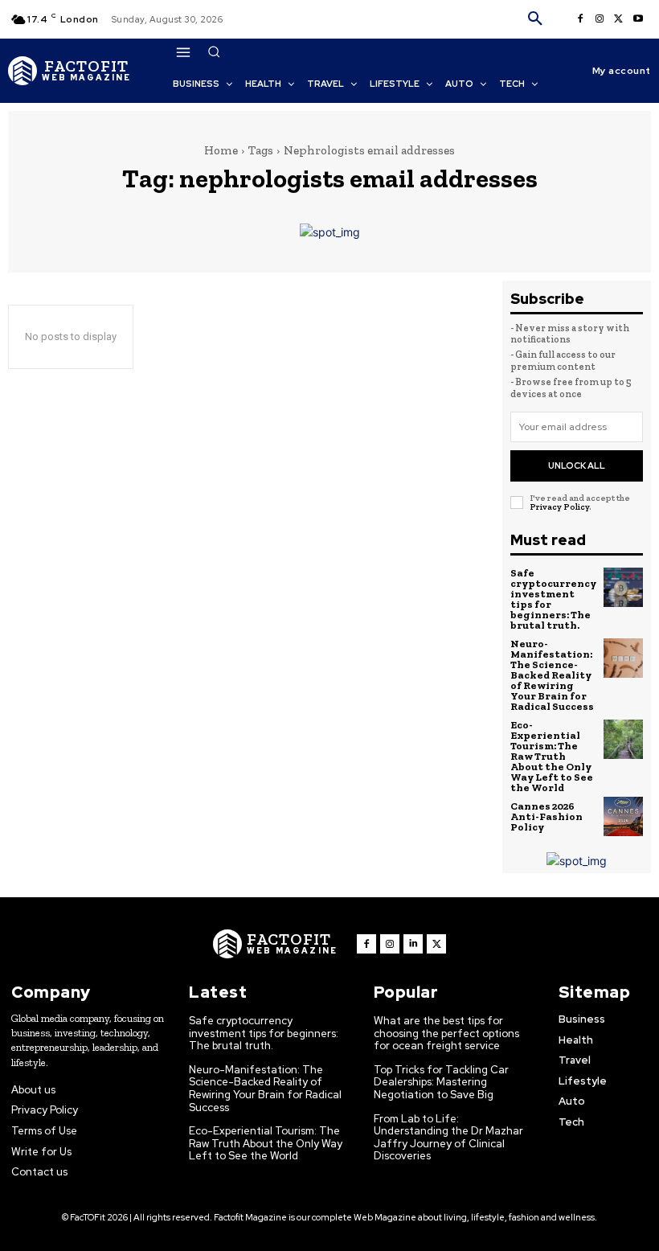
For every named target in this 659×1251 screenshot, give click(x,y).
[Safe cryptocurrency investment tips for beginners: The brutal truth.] (624, 588)
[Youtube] (638, 19)
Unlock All (576, 465)
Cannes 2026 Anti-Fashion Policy (546, 816)
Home (221, 150)
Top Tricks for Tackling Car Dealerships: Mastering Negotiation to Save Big (441, 1082)
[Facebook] (580, 19)
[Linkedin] (413, 944)
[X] (618, 19)
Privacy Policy (559, 507)
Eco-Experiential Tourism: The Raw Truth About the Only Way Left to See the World (551, 756)
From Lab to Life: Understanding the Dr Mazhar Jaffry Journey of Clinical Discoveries (448, 1137)
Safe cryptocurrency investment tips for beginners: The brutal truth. (553, 599)
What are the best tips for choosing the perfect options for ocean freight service (446, 1033)
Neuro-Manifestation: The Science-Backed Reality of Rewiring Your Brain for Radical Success (552, 675)
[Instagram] (599, 19)
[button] (535, 19)
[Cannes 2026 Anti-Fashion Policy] (624, 817)
